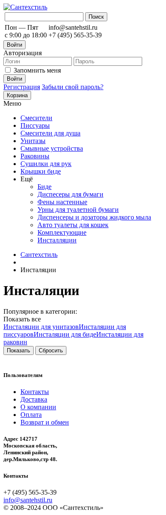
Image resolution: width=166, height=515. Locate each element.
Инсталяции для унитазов (41, 326)
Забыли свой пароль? (72, 86)
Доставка (33, 399)
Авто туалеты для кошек (73, 224)
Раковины (34, 156)
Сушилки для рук (46, 163)
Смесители (36, 117)
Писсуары (35, 125)
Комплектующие (61, 232)
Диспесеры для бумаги (70, 194)
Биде (44, 186)
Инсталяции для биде (65, 334)
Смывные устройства (51, 148)
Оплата (31, 414)
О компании (38, 407)
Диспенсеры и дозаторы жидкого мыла (94, 217)
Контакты (34, 391)
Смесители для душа (50, 133)
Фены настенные (62, 201)
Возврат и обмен (44, 422)
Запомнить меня (37, 70)
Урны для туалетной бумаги (78, 209)
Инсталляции (57, 240)
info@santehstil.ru (27, 500)
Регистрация (21, 86)
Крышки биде (40, 171)
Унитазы (33, 140)
